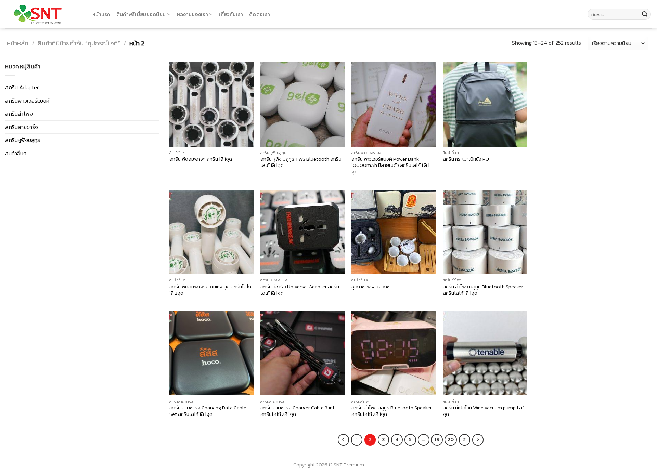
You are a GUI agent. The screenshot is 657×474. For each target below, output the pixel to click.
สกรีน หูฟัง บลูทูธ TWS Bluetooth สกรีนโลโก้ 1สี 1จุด (301, 162)
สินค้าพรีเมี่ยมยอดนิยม (141, 14)
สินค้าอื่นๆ (15, 153)
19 (437, 439)
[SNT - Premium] (43, 14)
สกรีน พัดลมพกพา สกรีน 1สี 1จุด (200, 159)
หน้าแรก (101, 14)
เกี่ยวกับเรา (231, 14)
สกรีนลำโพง (19, 113)
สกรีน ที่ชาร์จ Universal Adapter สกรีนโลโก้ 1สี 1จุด (299, 290)
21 (464, 439)
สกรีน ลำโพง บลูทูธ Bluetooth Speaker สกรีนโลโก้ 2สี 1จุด (391, 411)
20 (451, 439)
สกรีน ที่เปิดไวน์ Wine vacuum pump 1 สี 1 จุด (484, 411)
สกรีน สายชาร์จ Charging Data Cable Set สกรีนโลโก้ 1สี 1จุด (207, 411)
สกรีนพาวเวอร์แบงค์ (27, 100)
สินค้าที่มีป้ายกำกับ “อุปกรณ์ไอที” (79, 43)
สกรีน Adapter (22, 87)
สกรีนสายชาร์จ (21, 127)
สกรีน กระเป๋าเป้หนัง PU (466, 159)
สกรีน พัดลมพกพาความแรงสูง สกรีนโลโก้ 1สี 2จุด (210, 290)
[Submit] (644, 14)
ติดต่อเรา (259, 14)
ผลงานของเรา (192, 14)
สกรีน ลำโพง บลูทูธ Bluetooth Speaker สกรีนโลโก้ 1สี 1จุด (483, 290)
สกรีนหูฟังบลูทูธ (22, 140)
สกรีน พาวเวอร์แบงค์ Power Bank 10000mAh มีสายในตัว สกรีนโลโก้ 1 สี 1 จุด (390, 165)
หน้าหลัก (17, 43)
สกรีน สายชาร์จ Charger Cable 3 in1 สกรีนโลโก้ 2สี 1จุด (297, 411)
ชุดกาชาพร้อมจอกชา (371, 287)
